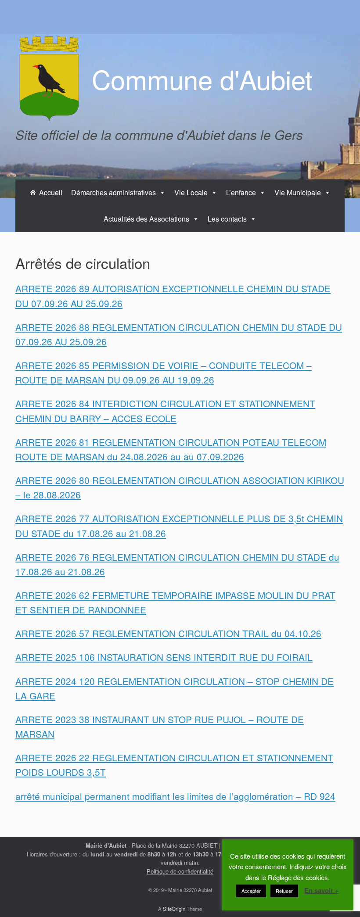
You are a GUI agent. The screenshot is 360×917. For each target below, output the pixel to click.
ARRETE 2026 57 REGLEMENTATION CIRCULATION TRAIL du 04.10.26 (168, 633)
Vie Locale (191, 192)
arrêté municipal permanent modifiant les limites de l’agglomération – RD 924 (175, 795)
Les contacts (227, 219)
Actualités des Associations (146, 219)
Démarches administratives (113, 192)
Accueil (50, 192)
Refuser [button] (284, 890)
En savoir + (321, 890)
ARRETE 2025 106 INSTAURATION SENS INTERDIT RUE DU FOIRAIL (164, 656)
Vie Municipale (297, 192)
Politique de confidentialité (180, 871)
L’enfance (241, 192)
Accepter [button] (251, 890)
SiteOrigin (174, 908)
